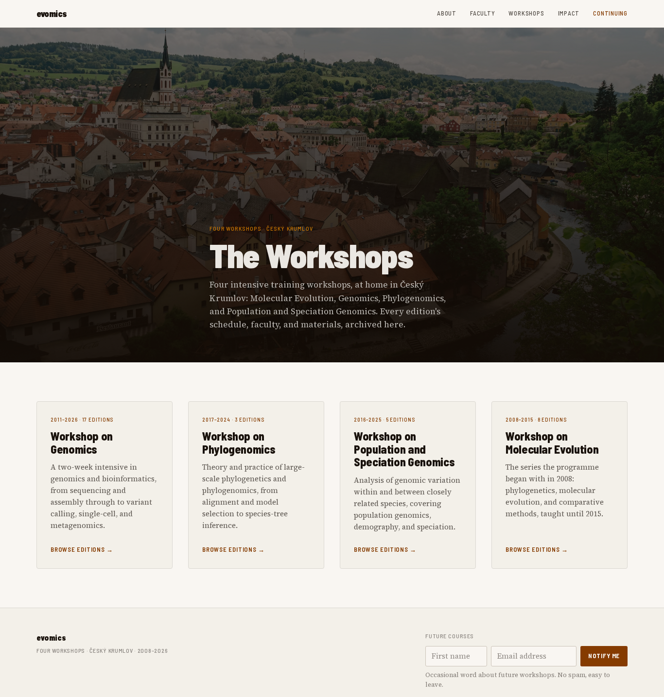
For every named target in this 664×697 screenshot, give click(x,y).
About (446, 13)
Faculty (482, 13)
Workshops (526, 13)
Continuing (610, 13)
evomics (51, 13)
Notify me (604, 656)
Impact (569, 13)
